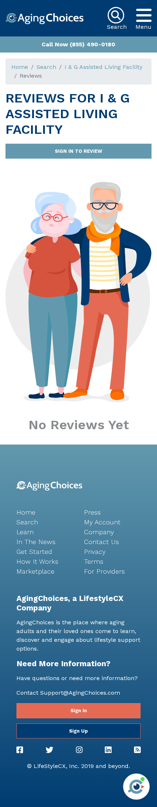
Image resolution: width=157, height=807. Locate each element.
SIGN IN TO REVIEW (78, 151)
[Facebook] (19, 750)
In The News (35, 542)
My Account (102, 522)
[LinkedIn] (108, 750)
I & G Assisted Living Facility (103, 66)
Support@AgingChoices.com (80, 692)
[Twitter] (49, 750)
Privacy (95, 551)
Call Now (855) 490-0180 (78, 44)
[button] (143, 15)
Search (46, 66)
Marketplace (35, 571)
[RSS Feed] (137, 750)
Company (99, 532)
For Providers (104, 571)
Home (19, 66)
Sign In (78, 710)
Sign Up (78, 731)
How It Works (37, 561)
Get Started (34, 551)
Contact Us (101, 542)
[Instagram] (79, 750)
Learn (25, 532)
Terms (93, 561)
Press (92, 512)
